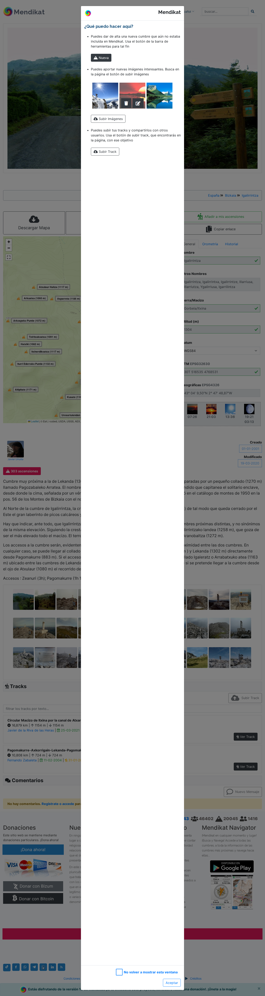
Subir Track (107, 151)
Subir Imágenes (110, 119)
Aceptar (172, 983)
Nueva (103, 58)
